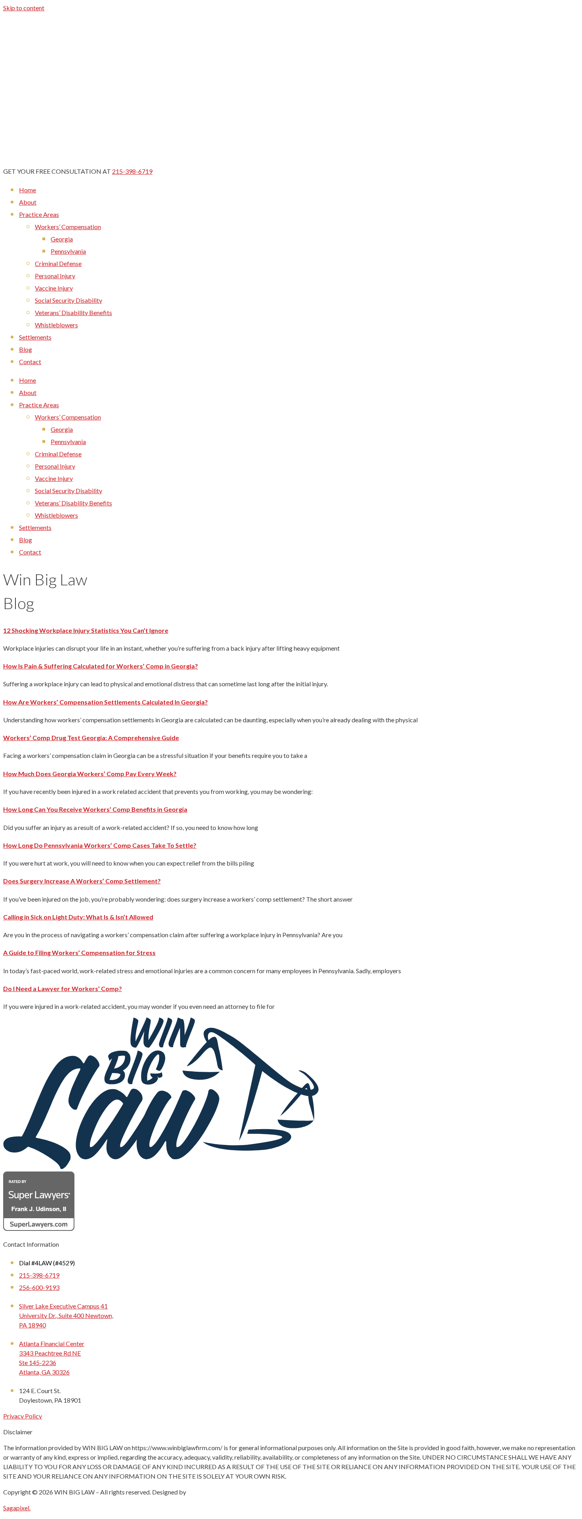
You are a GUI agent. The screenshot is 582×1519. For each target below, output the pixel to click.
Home (27, 190)
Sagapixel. (16, 1507)
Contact (30, 361)
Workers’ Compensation (68, 226)
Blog (25, 349)
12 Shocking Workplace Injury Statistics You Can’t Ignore (85, 630)
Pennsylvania (68, 251)
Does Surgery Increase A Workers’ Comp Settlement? (82, 881)
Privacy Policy (22, 1416)
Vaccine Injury (54, 288)
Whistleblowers (56, 324)
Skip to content (23, 7)
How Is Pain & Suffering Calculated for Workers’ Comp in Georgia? (100, 666)
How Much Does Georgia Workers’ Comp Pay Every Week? (90, 773)
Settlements (35, 337)
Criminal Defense (58, 263)
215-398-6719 (132, 171)
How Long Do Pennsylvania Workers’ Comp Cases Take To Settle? (99, 845)
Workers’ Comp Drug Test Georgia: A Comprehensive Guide (91, 737)
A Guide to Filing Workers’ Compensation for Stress (79, 952)
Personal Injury (55, 275)
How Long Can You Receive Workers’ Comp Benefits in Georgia (95, 809)
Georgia (62, 239)
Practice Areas (39, 214)
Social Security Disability (68, 300)
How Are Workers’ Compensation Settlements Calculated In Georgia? (105, 702)
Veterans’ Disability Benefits (73, 312)
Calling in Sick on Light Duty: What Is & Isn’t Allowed (78, 917)
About (27, 202)
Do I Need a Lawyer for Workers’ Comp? (62, 988)
